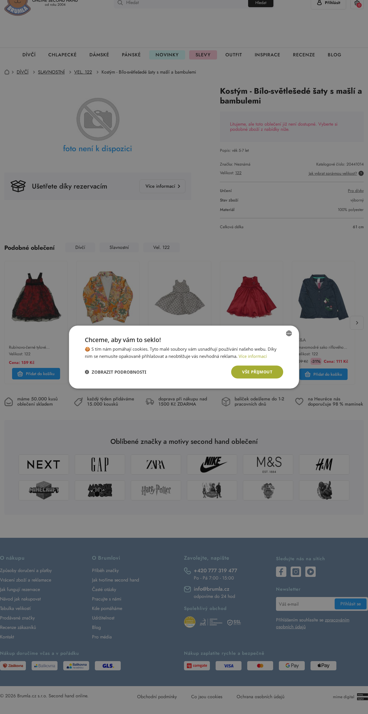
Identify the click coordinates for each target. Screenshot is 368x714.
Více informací (253, 356)
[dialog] (184, 357)
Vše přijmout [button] (257, 372)
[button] (115, 372)
